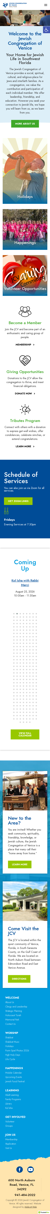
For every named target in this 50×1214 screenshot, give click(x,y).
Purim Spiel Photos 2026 (17, 1050)
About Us (9, 1002)
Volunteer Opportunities (25, 288)
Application (10, 1143)
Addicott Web (31, 1206)
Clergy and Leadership (16, 1006)
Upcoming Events (13, 1077)
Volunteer (9, 1121)
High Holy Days (12, 1055)
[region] (25, 18)
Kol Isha (9, 1108)
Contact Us (10, 1024)
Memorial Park (12, 1019)
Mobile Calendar (13, 1072)
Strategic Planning (13, 1011)
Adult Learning (12, 1095)
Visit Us (8, 1148)
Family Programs (13, 1099)
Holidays (25, 196)
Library (8, 1103)
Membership (11, 1139)
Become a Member (25, 323)
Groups (9, 1126)
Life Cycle (10, 1059)
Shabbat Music (12, 1042)
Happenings (25, 242)
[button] (46, 29)
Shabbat (9, 1037)
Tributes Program (25, 420)
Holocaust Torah (13, 1015)
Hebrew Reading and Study (25, 582)
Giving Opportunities (25, 372)
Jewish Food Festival (15, 1081)
